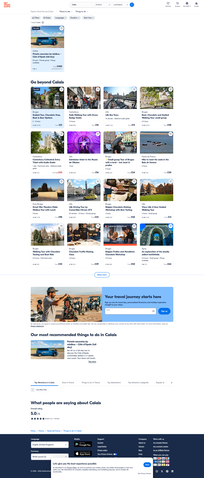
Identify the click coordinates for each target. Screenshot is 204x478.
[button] (47, 49)
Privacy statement (37, 326)
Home (33, 431)
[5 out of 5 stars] (38, 418)
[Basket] (177, 3)
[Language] (187, 3)
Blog (140, 450)
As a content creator (160, 447)
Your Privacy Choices (105, 454)
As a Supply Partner (160, 443)
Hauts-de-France (53, 431)
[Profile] (196, 3)
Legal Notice (102, 447)
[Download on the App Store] (83, 453)
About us (142, 443)
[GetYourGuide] (7, 4)
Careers (141, 447)
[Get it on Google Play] (83, 444)
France (41, 431)
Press (140, 454)
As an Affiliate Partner (161, 450)
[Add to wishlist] (61, 28)
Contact (100, 443)
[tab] (44, 382)
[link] (47, 49)
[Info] (43, 22)
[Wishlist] (168, 3)
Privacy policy (102, 450)
